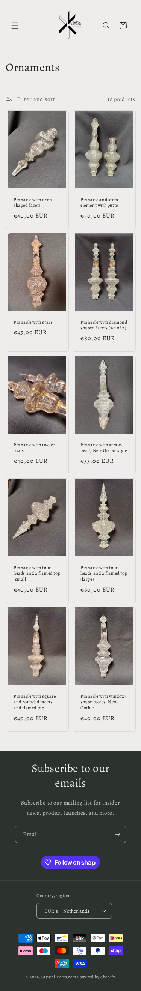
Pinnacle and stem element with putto (99, 203)
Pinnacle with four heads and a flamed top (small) (37, 573)
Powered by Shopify (96, 977)
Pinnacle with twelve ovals (34, 448)
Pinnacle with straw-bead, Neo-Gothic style (103, 448)
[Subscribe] (117, 834)
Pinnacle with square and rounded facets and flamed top (35, 702)
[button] (15, 25)
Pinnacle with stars (33, 322)
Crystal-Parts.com (58, 977)
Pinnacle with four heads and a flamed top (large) (103, 573)
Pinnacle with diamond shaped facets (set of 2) (103, 325)
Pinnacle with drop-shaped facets (34, 203)
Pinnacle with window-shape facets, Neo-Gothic (103, 702)
